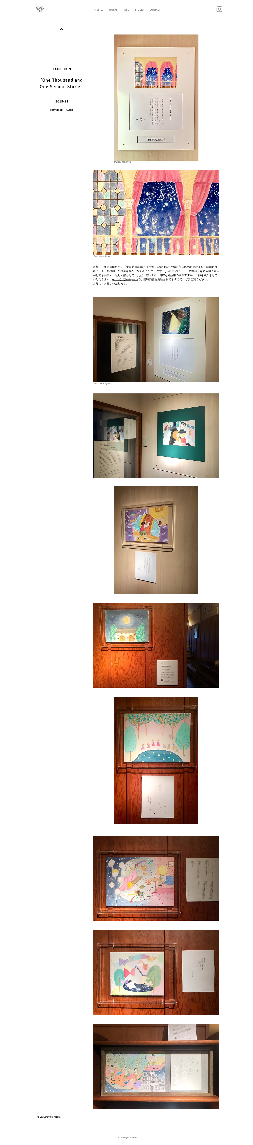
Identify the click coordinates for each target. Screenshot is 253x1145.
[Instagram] (219, 9)
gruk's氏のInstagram (125, 279)
